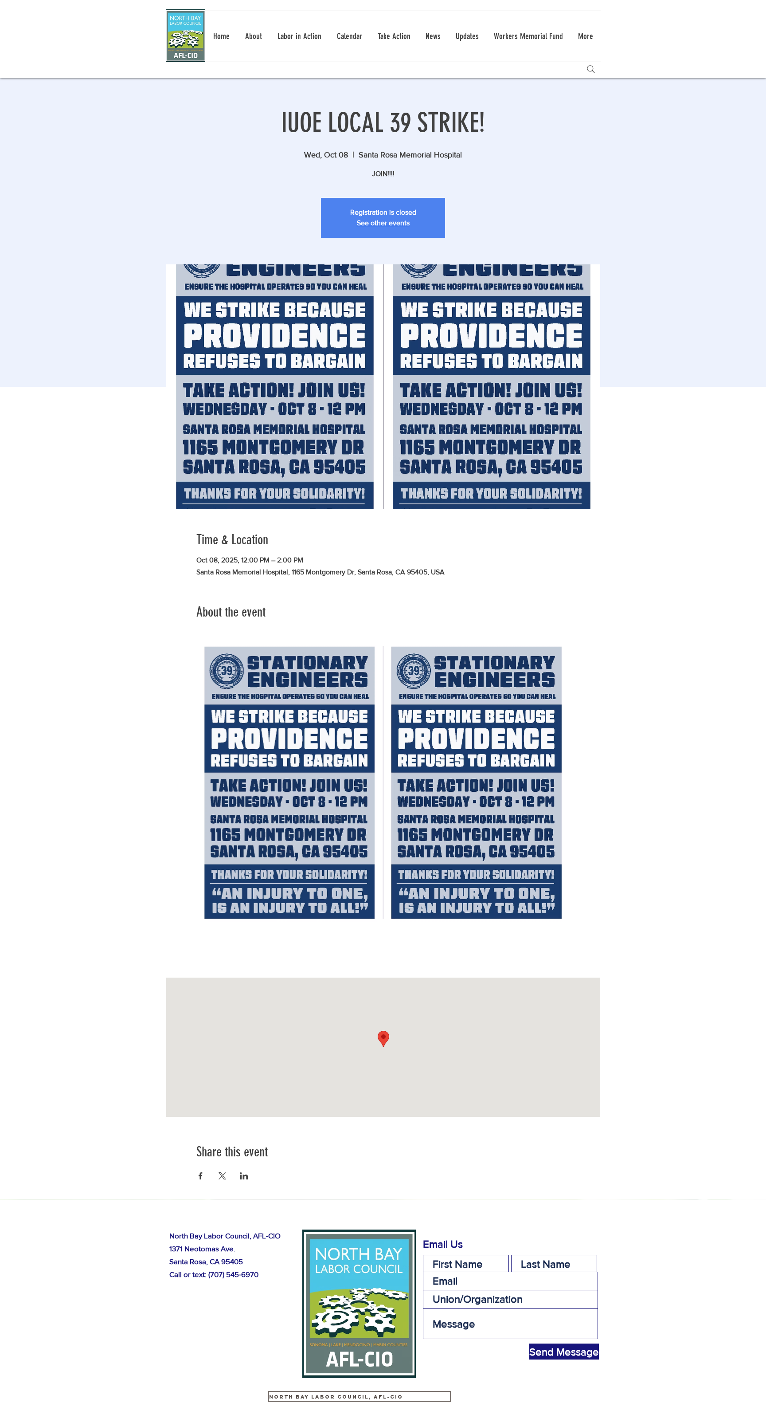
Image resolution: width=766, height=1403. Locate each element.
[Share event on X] (222, 1175)
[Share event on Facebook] (200, 1175)
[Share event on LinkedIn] (244, 1175)
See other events (383, 223)
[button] (394, 36)
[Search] (591, 69)
